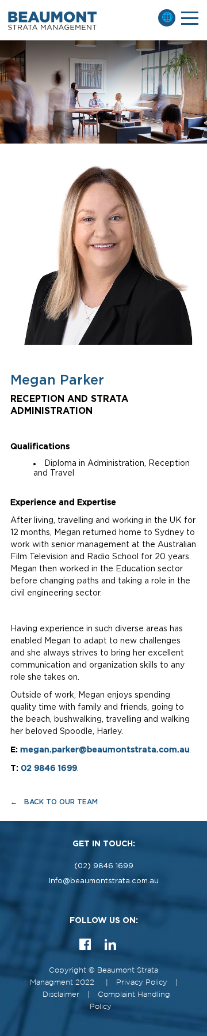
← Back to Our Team (54, 801)
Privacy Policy (141, 983)
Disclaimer (61, 995)
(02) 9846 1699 (103, 866)
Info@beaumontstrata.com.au (104, 881)
